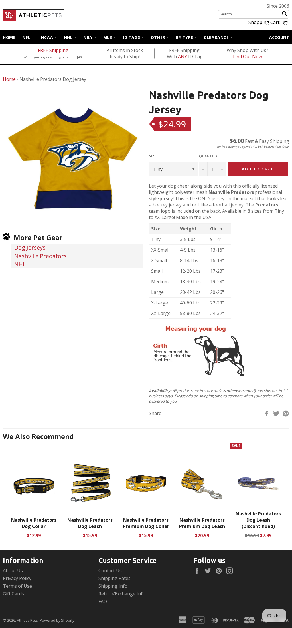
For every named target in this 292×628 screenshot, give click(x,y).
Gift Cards (13, 594)
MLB (108, 37)
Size (152, 156)
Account (279, 37)
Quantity (208, 156)
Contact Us (110, 570)
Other (159, 37)
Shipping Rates (114, 578)
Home (9, 37)
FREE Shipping (53, 50)
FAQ (102, 601)
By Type (185, 37)
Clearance (217, 37)
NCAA (47, 37)
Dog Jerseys (30, 247)
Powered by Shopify (57, 620)
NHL (69, 37)
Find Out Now (247, 56)
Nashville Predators (40, 256)
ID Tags (132, 37)
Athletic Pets (27, 620)
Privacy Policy (17, 578)
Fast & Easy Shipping (259, 141)
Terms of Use (17, 586)
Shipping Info (112, 586)
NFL (26, 37)
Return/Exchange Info (121, 594)
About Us (13, 570)
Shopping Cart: (268, 22)
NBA (88, 37)
